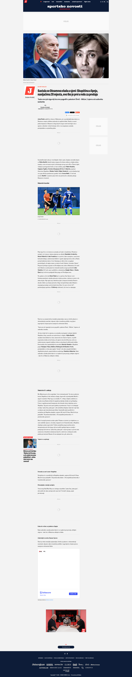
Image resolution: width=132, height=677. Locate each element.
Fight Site (87, 1)
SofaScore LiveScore (49, 599)
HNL (53, 1)
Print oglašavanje (89, 658)
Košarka (67, 1)
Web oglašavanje (80, 658)
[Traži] (108, 2)
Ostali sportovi (77, 1)
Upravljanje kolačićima (66, 661)
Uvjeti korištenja (48, 658)
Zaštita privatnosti (70, 658)
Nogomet (46, 1)
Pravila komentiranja (59, 658)
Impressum (40, 658)
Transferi (59, 1)
